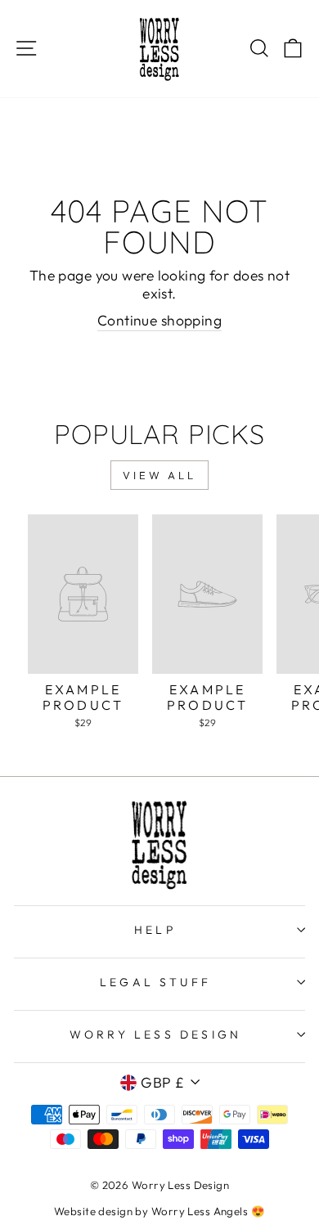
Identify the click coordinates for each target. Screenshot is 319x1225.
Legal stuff (155, 982)
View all (159, 475)
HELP (155, 929)
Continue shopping (159, 321)
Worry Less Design (155, 1034)
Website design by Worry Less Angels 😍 (159, 1211)
